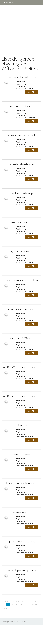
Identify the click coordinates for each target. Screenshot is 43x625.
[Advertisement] (21, 29)
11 (26, 605)
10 (21, 605)
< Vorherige (15, 601)
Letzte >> (7, 608)
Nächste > (34, 605)
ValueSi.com (7, 2)
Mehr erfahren (31, 92)
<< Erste (5, 601)
